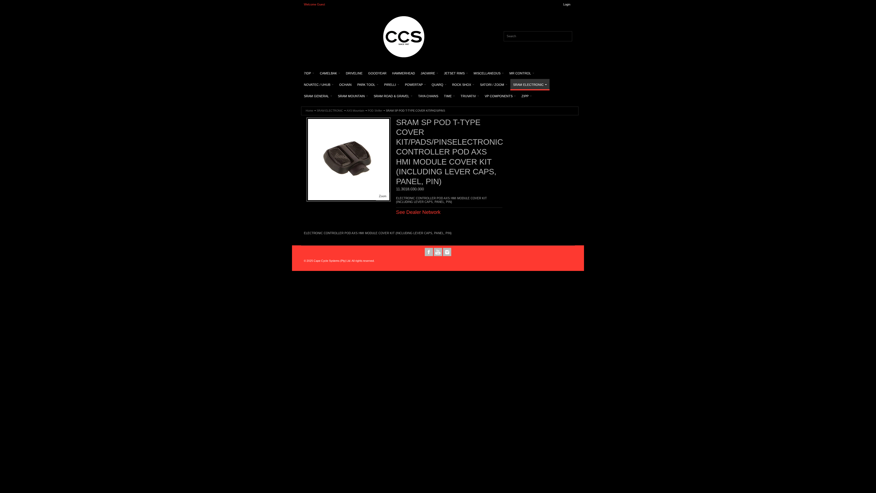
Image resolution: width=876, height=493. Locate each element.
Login (566, 4)
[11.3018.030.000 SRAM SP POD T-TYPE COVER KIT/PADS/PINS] (348, 121)
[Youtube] (438, 252)
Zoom (382, 196)
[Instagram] (447, 252)
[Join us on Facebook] (429, 252)
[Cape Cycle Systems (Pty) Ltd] (404, 37)
